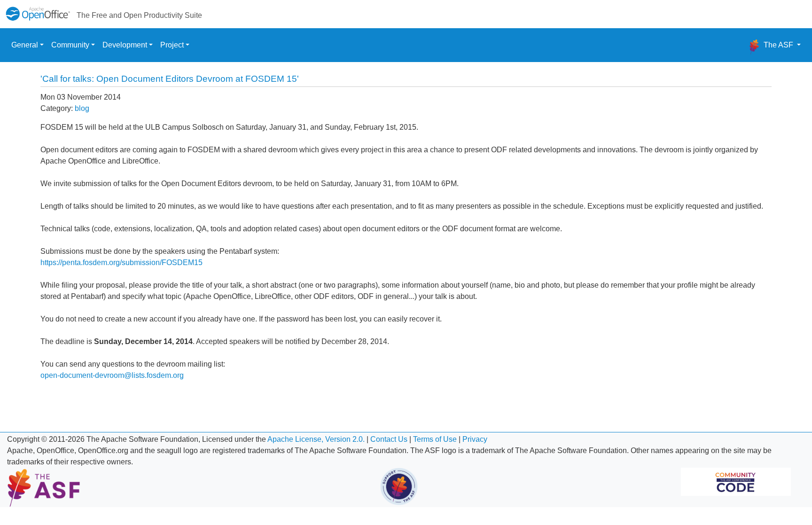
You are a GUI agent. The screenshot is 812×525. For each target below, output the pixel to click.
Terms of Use (435, 439)
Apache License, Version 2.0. (316, 439)
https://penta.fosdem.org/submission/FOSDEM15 (121, 262)
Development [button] (124, 45)
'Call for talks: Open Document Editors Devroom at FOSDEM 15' (169, 79)
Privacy (474, 439)
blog (82, 108)
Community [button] (70, 45)
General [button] (24, 45)
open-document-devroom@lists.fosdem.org (112, 375)
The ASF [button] (778, 45)
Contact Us (388, 439)
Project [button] (172, 45)
